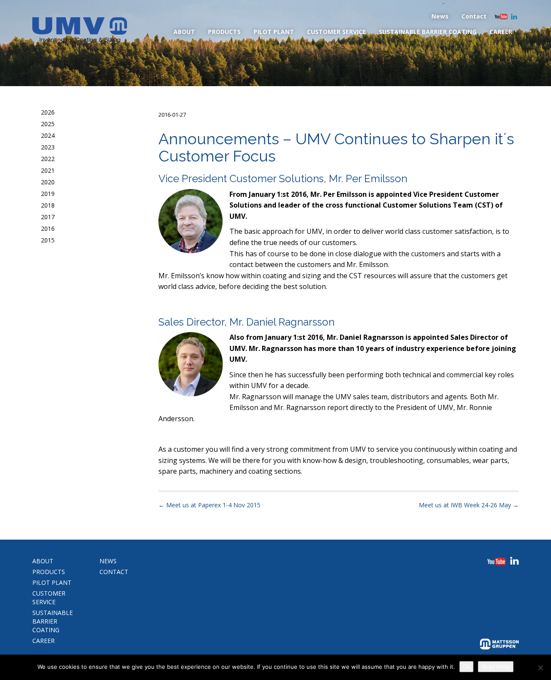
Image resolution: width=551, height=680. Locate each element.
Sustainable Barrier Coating (428, 31)
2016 (48, 228)
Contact (473, 16)
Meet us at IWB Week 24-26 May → (469, 505)
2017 (48, 217)
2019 (48, 193)
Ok (466, 666)
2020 (48, 182)
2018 (48, 205)
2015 (48, 240)
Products (224, 31)
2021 (48, 170)
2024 (48, 135)
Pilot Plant (274, 31)
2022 (48, 159)
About (184, 31)
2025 (48, 124)
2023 (48, 147)
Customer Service (336, 31)
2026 (48, 112)
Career (500, 31)
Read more (495, 666)
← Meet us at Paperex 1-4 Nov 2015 (209, 505)
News (440, 16)
